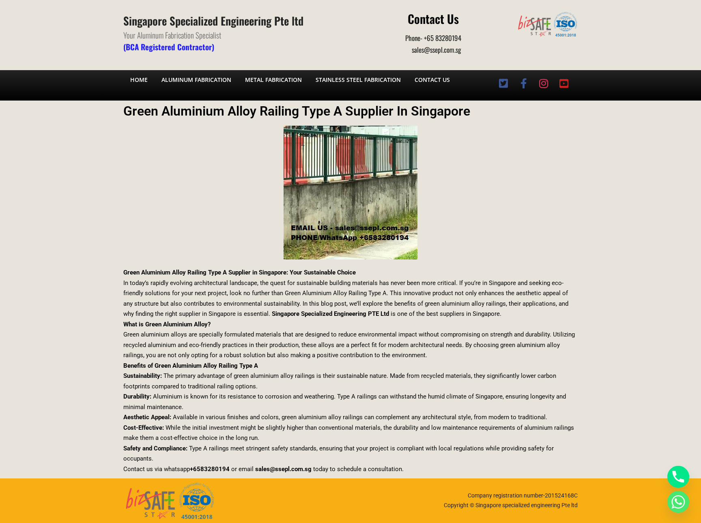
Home (139, 80)
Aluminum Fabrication (196, 80)
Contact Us (432, 80)
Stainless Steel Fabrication (358, 80)
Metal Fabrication (273, 80)
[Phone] (678, 477)
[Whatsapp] (678, 502)
